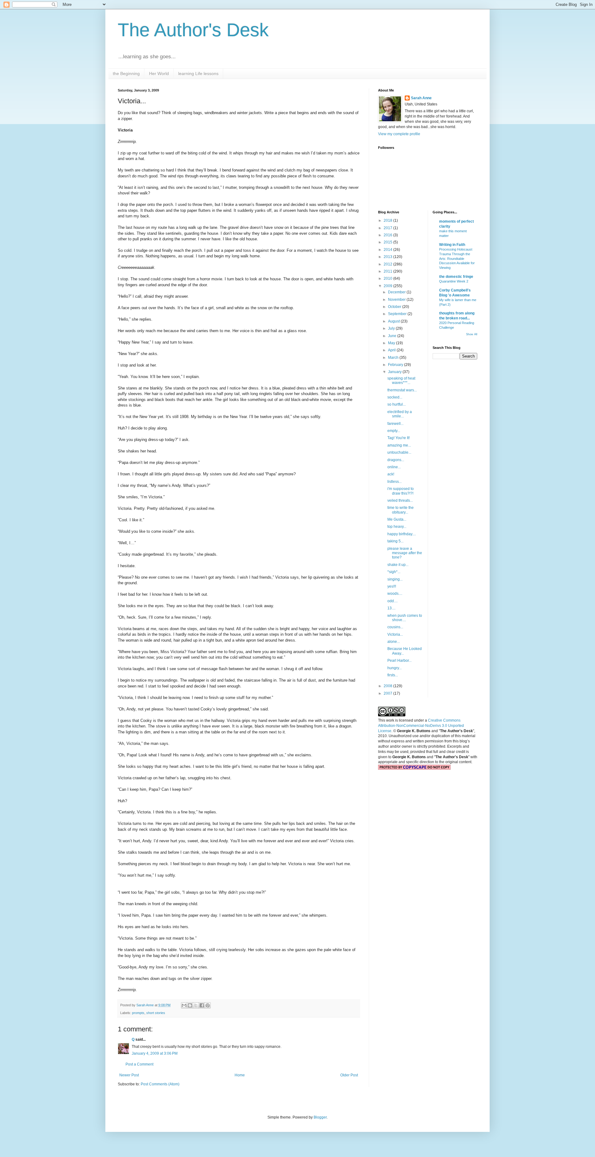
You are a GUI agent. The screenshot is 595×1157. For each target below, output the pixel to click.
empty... (393, 431)
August (394, 321)
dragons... (395, 460)
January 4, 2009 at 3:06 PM (155, 1053)
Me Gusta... (396, 519)
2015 (388, 242)
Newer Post (129, 1075)
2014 (388, 249)
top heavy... (396, 526)
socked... (394, 397)
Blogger (320, 1117)
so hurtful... (396, 404)
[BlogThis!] (190, 1005)
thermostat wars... (402, 390)
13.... (391, 608)
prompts (138, 1013)
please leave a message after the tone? (404, 553)
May (392, 343)
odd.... (392, 601)
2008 (388, 686)
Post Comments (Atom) (160, 1084)
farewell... (395, 423)
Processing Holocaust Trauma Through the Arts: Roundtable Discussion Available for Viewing (457, 258)
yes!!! (391, 586)
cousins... (395, 627)
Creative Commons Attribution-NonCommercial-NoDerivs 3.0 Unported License (421, 725)
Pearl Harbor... (399, 660)
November (397, 299)
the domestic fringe (456, 276)
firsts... (392, 675)
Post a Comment (139, 1064)
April (392, 350)
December (397, 292)
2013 (388, 257)
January (395, 372)
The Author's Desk (193, 30)
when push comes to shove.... (404, 617)
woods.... (394, 593)
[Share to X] (196, 1005)
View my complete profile (399, 134)
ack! (390, 474)
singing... (395, 579)
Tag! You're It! (398, 438)
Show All (471, 334)
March (393, 357)
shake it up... (397, 565)
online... (394, 467)
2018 (388, 220)
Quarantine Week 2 (453, 281)
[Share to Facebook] (202, 1005)
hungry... (394, 668)
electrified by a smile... (399, 414)
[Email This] (184, 1005)
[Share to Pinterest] (208, 1005)
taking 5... (395, 541)
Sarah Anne (421, 98)
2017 (388, 228)
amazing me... (399, 445)
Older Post (349, 1075)
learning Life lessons (198, 73)
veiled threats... (400, 500)
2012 (388, 264)
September (398, 314)
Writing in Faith (452, 245)
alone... (393, 641)
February (396, 365)
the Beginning (126, 73)
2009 (388, 286)
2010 (388, 278)
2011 (388, 271)
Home (240, 1075)
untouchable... (399, 452)
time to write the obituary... (400, 509)
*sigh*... (393, 572)
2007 (388, 693)
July (392, 328)
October (395, 307)
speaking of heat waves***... (401, 380)
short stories (155, 1013)
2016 (388, 235)
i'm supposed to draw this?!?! (400, 491)
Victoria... (395, 634)
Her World (159, 73)
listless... (394, 481)
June (392, 336)
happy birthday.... (401, 534)
